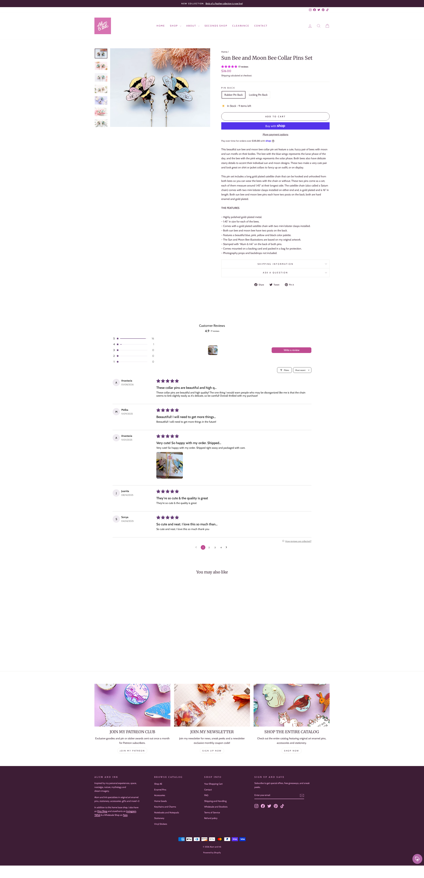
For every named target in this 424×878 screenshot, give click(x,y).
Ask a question (275, 272)
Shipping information (275, 264)
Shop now (291, 750)
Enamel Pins (160, 789)
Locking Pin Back (258, 94)
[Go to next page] (227, 547)
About (191, 25)
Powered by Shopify (212, 852)
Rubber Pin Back (233, 94)
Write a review (291, 350)
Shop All (158, 783)
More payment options (275, 134)
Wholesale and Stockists (216, 806)
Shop (174, 25)
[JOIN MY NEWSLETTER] (212, 705)
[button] (229, 66)
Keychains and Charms (165, 806)
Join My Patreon (132, 750)
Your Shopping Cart (213, 783)
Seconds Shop (216, 25)
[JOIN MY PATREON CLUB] (132, 705)
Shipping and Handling (215, 801)
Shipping (225, 75)
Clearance (240, 25)
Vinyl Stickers (160, 824)
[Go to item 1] (213, 350)
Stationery (159, 818)
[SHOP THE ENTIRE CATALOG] (292, 705)
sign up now (212, 750)
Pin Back (228, 88)
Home (161, 25)
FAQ (206, 795)
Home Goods (160, 801)
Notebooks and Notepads (166, 812)
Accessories (159, 795)
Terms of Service (212, 812)
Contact (261, 25)
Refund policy (210, 818)
